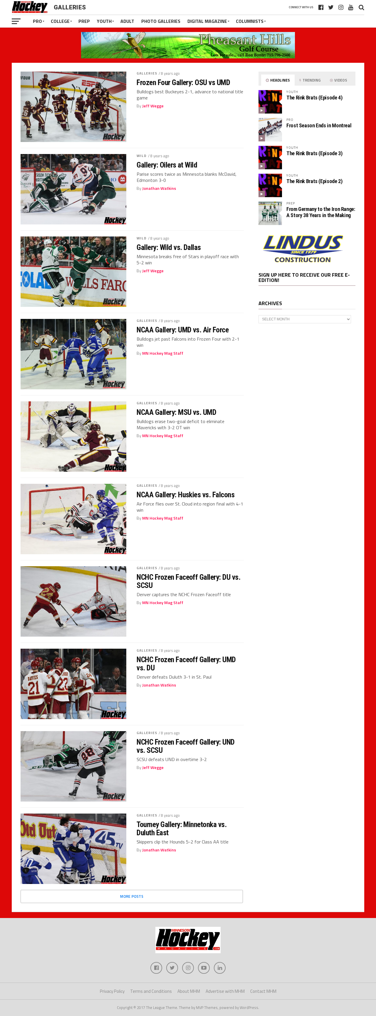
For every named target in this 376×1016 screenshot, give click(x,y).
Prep (84, 21)
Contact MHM (263, 991)
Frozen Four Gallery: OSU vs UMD (183, 82)
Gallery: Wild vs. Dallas (169, 247)
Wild (141, 155)
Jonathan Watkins (159, 188)
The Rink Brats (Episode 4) (314, 97)
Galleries (147, 73)
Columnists (249, 21)
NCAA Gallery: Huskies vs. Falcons (185, 495)
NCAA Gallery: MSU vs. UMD (176, 412)
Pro (37, 21)
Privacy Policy (112, 991)
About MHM (188, 991)
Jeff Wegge (153, 106)
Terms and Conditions (151, 991)
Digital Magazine (207, 21)
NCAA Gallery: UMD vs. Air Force (183, 330)
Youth (104, 21)
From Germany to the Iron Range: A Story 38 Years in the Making (320, 212)
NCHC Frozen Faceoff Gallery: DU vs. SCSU (188, 581)
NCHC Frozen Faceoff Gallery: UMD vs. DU (186, 663)
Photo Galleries (160, 21)
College (60, 21)
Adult (127, 21)
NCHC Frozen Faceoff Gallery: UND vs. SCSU (186, 746)
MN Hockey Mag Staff (162, 353)
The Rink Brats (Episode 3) (314, 153)
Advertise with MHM (225, 991)
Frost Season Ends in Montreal (318, 125)
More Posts (131, 896)
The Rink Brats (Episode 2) (314, 181)
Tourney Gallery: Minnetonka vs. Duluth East (181, 828)
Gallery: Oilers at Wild (167, 165)
